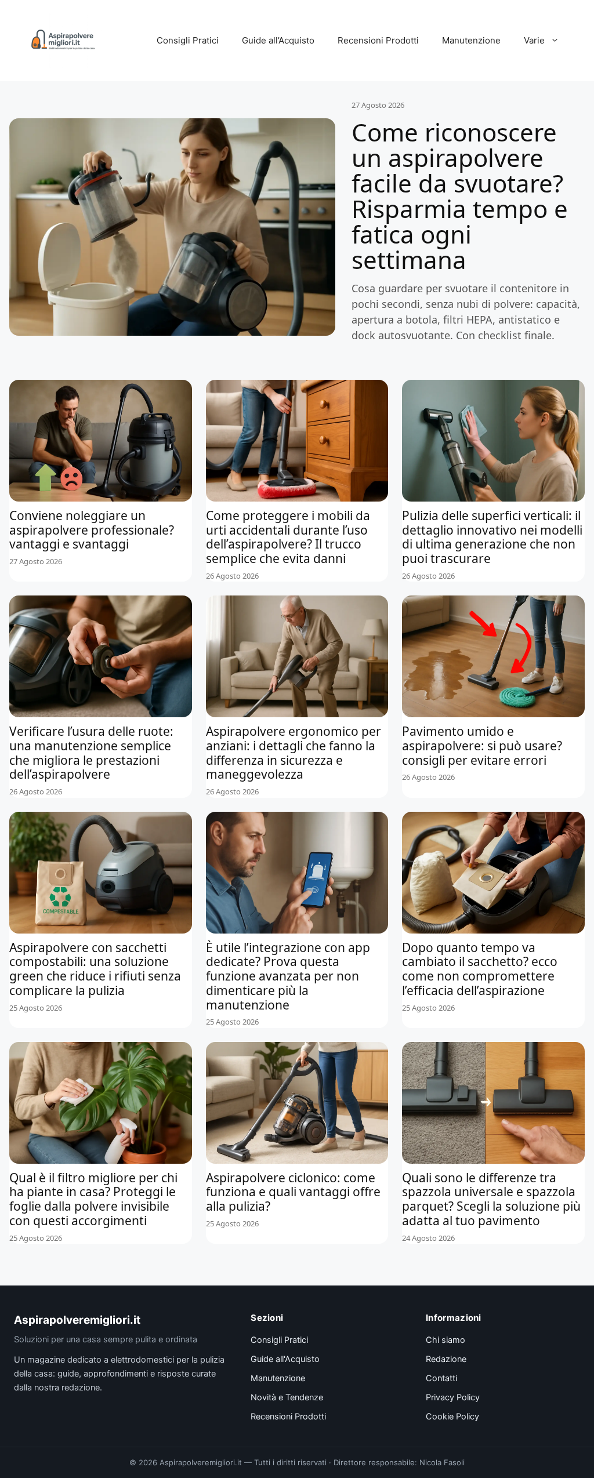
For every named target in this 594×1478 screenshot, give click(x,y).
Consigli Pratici (188, 40)
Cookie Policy (452, 1416)
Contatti (441, 1378)
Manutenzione (471, 40)
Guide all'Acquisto (285, 1359)
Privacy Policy (453, 1397)
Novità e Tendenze (287, 1397)
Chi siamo (445, 1340)
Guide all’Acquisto (278, 40)
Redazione (446, 1359)
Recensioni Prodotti (378, 40)
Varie (534, 40)
